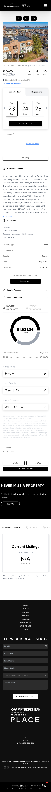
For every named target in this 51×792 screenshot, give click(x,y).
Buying (25, 612)
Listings (25, 609)
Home (25, 605)
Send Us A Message (25, 696)
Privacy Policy (11, 789)
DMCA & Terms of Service (27, 789)
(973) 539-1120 (28, 743)
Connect (26, 630)
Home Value (25, 623)
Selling (25, 616)
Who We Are (25, 626)
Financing (25, 619)
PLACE (25, 764)
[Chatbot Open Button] (44, 785)
